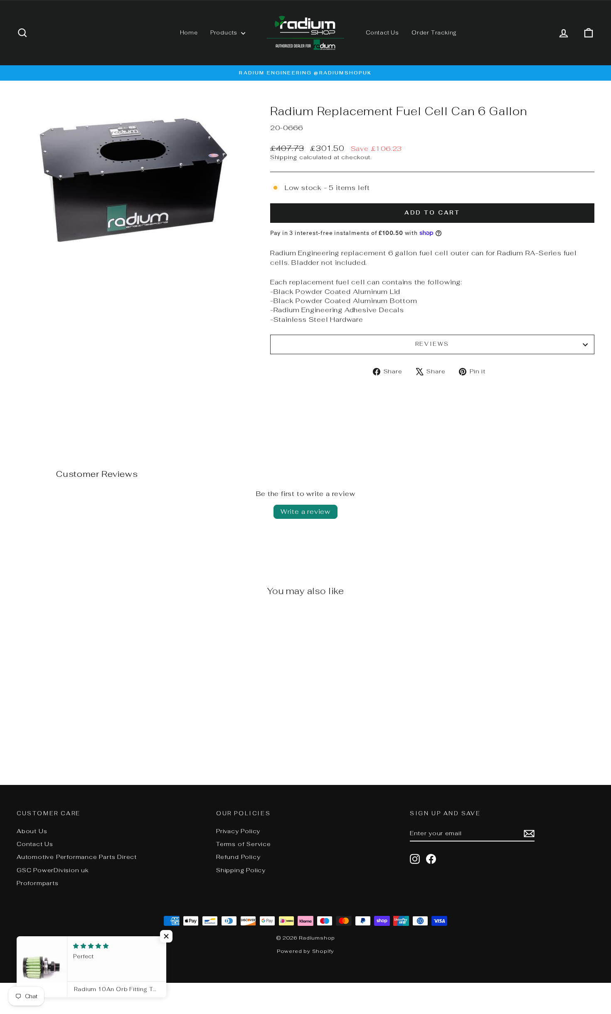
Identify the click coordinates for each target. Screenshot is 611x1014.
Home (189, 32)
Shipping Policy (241, 870)
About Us (32, 831)
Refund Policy (238, 857)
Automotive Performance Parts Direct (77, 857)
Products (224, 32)
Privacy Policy (238, 831)
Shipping (283, 157)
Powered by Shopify (305, 951)
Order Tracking (434, 32)
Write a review (305, 511)
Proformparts (38, 883)
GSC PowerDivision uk (53, 870)
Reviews (432, 344)
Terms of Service (243, 844)
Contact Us (382, 32)
